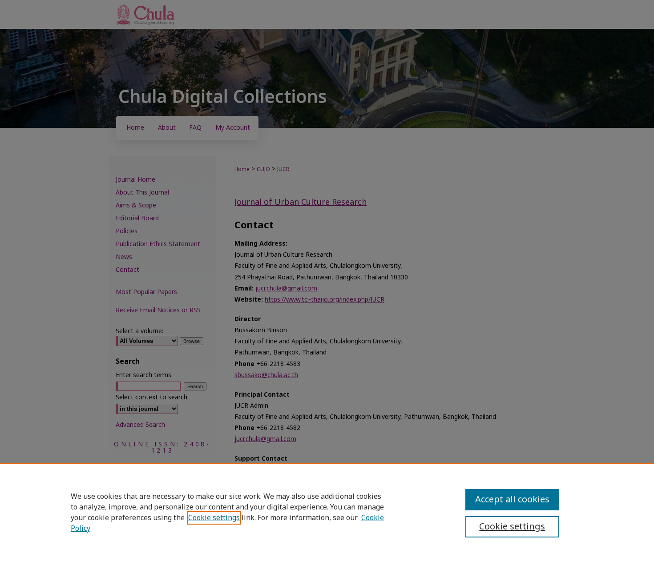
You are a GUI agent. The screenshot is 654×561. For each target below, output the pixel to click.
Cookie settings (214, 518)
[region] (327, 512)
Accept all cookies (512, 499)
